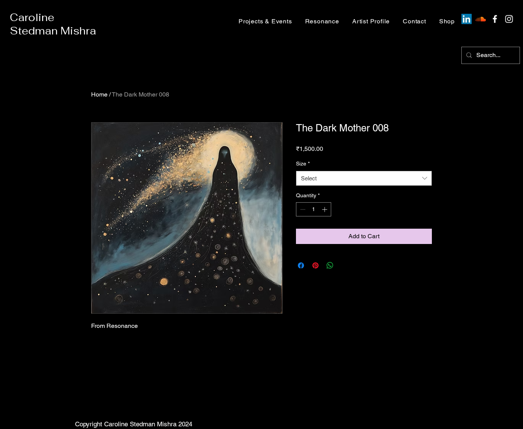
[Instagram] (509, 19)
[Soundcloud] (481, 19)
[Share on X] (344, 265)
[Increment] (325, 209)
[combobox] (364, 178)
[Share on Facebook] (301, 265)
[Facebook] (495, 19)
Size (303, 163)
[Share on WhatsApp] (330, 265)
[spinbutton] (313, 209)
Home (99, 94)
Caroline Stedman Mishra (53, 24)
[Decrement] (302, 209)
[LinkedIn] (466, 19)
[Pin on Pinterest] (315, 265)
